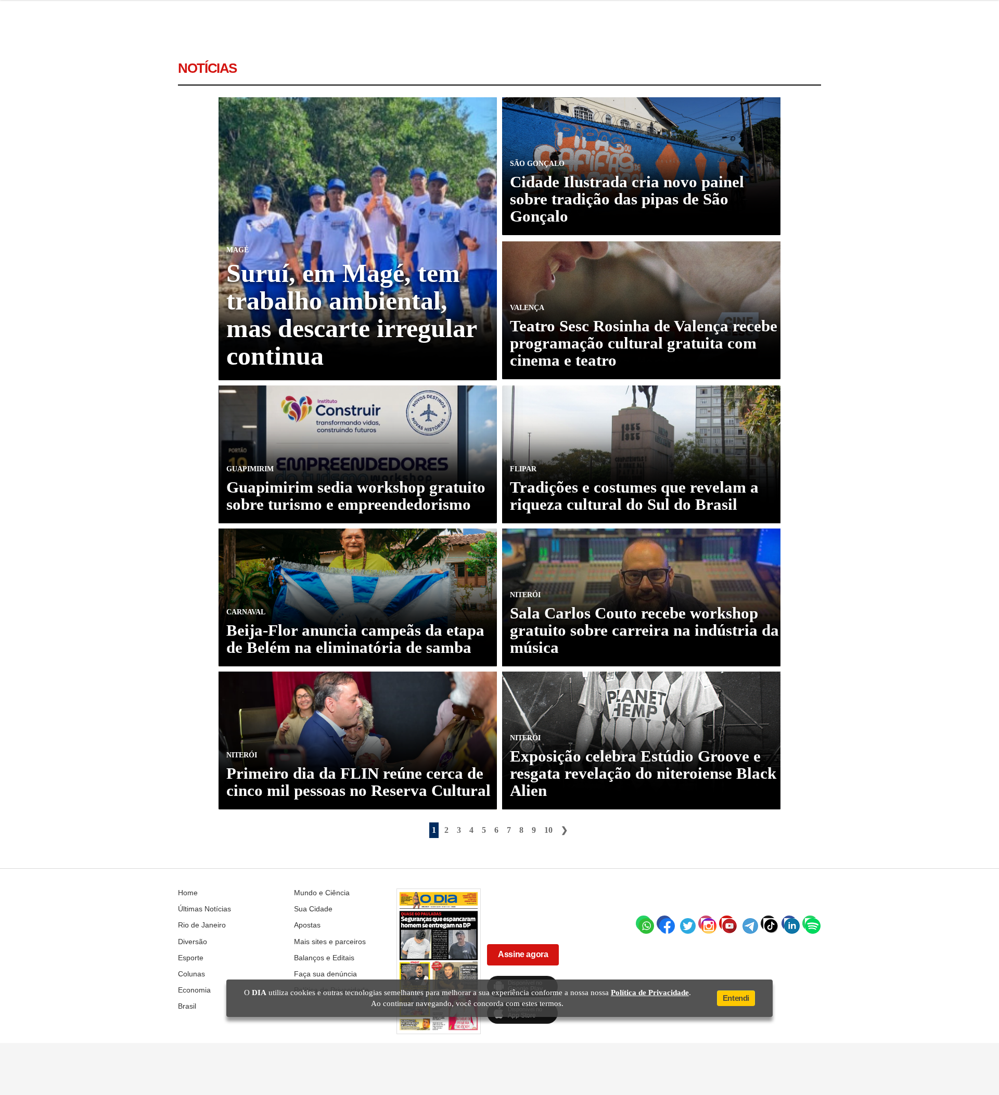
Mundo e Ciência (322, 892)
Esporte (190, 958)
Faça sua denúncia (325, 974)
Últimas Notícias (204, 909)
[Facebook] (664, 923)
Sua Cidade (313, 909)
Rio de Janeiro (202, 925)
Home (188, 892)
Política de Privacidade (650, 992)
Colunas (191, 974)
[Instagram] (706, 923)
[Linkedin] (789, 923)
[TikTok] (768, 923)
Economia (194, 990)
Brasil (187, 1006)
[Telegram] (747, 923)
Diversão (192, 941)
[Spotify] (810, 923)
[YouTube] (727, 923)
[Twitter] (685, 923)
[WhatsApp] (643, 923)
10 (548, 830)
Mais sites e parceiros (330, 941)
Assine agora (523, 954)
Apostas (307, 925)
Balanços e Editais (324, 958)
